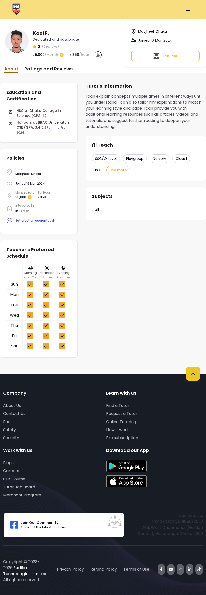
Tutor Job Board (19, 487)
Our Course (14, 479)
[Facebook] (161, 569)
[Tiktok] (199, 569)
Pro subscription (122, 438)
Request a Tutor (121, 413)
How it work (117, 430)
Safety (9, 430)
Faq (6, 422)
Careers (11, 471)
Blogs (8, 463)
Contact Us (14, 413)
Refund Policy (103, 569)
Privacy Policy (70, 569)
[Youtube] (171, 569)
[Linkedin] (189, 569)
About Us (12, 405)
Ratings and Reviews (48, 69)
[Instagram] (180, 569)
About (11, 69)
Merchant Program (22, 495)
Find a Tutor (117, 405)
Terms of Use (136, 569)
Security (11, 438)
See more (118, 170)
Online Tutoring (121, 422)
